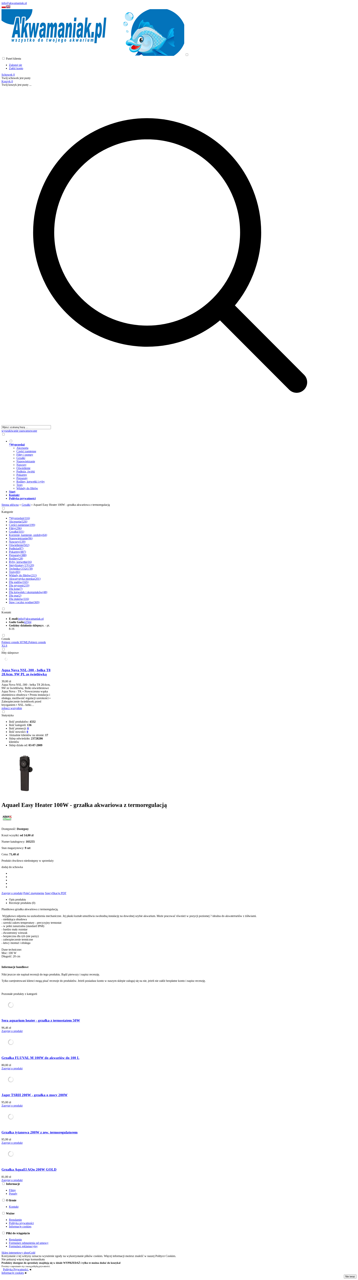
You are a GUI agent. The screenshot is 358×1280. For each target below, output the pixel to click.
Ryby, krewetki (20, 561)
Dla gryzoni (19, 585)
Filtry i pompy (24, 454)
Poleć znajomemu (33, 893)
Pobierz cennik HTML (14, 642)
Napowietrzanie (25, 461)
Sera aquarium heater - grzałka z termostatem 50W (40, 1020)
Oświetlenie (23, 468)
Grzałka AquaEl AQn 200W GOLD (28, 1169)
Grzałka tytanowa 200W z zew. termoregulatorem (39, 1132)
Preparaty (22, 478)
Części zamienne (26, 451)
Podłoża (16, 548)
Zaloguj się (15, 65)
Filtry (15, 528)
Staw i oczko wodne (24, 602)
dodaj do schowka (12, 867)
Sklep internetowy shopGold (18, 1252)
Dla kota (15, 588)
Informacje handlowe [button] (15, 967)
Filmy (12, 1190)
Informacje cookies (20, 1226)
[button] (3, 7)
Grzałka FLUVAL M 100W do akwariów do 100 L (40, 1058)
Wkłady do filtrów (27, 488)
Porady (13, 1193)
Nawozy (21, 464)
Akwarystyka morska (24, 578)
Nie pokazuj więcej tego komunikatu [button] (23, 1259)
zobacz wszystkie (11, 708)
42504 (27, 622)
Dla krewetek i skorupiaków (28, 592)
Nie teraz (350, 1276)
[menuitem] (174, 464)
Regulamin (15, 1219)
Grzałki (20, 458)
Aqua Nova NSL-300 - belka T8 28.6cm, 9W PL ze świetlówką (26, 672)
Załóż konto (16, 68)
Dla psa (15, 595)
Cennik (5, 638)
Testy (19, 485)
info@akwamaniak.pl (14, 3)
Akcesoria (22, 448)
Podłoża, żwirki (25, 471)
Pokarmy (21, 474)
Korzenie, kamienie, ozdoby (28, 535)
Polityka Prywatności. (16, 1269)
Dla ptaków (19, 598)
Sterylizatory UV (21, 565)
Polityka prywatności (21, 1223)
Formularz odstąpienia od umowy (28, 1243)
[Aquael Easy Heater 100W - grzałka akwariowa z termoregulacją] (24, 795)
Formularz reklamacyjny (23, 1246)
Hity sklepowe (10, 652)
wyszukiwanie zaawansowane (19, 430)
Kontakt (6, 612)
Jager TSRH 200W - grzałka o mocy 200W (34, 1095)
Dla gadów (18, 582)
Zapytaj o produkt (12, 893)
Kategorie (7, 511)
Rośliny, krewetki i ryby (30, 481)
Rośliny (16, 558)
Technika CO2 (21, 568)
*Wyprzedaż (19, 518)
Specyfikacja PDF (55, 893)
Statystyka (7, 715)
